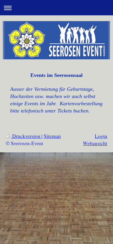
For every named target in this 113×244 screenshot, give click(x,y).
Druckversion (26, 135)
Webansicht (95, 143)
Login (101, 135)
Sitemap (52, 135)
